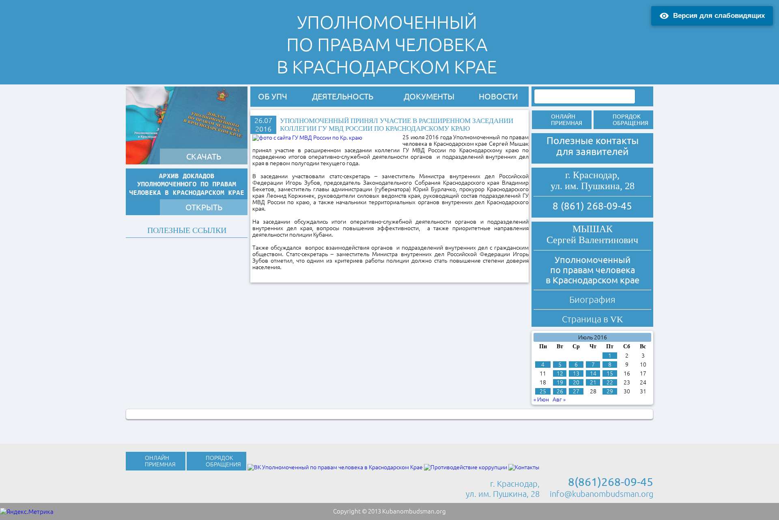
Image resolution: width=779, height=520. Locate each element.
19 (560, 382)
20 (576, 382)
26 (560, 391)
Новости (498, 96)
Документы (429, 96)
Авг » (559, 399)
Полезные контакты (593, 140)
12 (560, 373)
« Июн (541, 399)
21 (593, 382)
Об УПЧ (272, 96)
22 (610, 382)
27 (576, 391)
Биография (592, 299)
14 (593, 373)
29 (610, 391)
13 (576, 373)
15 (610, 373)
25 (543, 391)
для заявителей (592, 151)
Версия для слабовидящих (719, 15)
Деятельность (342, 96)
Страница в (592, 319)
